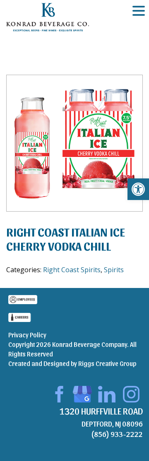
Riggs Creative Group (107, 363)
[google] (82, 392)
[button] (138, 189)
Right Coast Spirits (72, 269)
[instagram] (131, 392)
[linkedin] (106, 392)
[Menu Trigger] (138, 10)
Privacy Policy (27, 335)
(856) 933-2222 (117, 433)
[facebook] (58, 392)
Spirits (114, 269)
